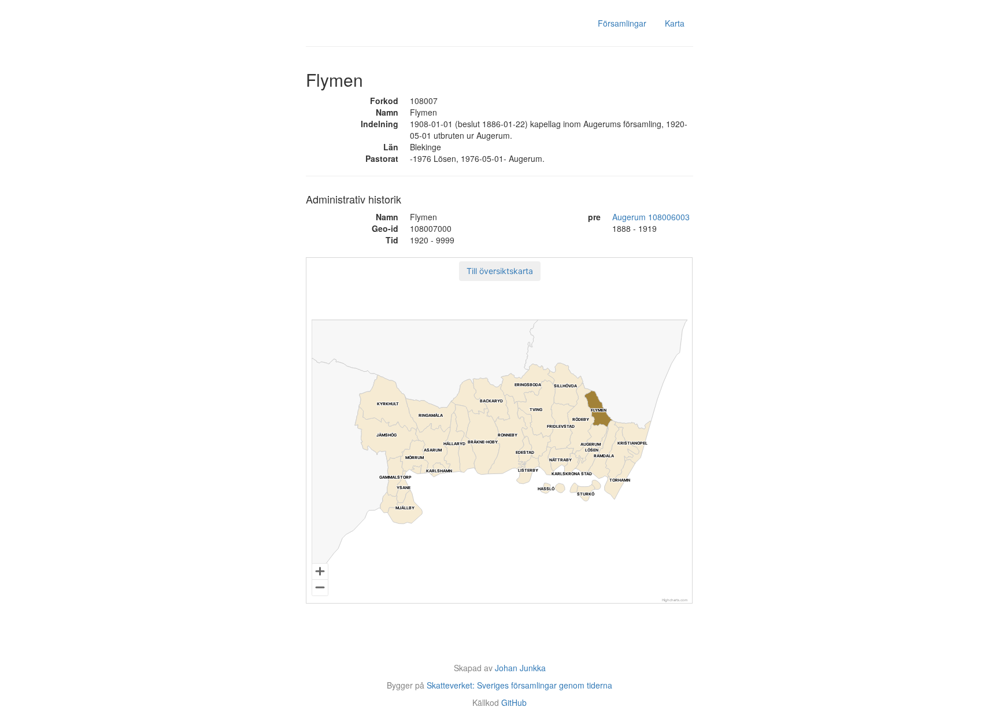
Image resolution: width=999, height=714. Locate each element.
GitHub (514, 702)
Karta (674, 23)
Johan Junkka (520, 668)
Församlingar (622, 23)
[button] (500, 271)
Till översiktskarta (500, 271)
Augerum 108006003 (651, 217)
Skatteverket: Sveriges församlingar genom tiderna (519, 685)
